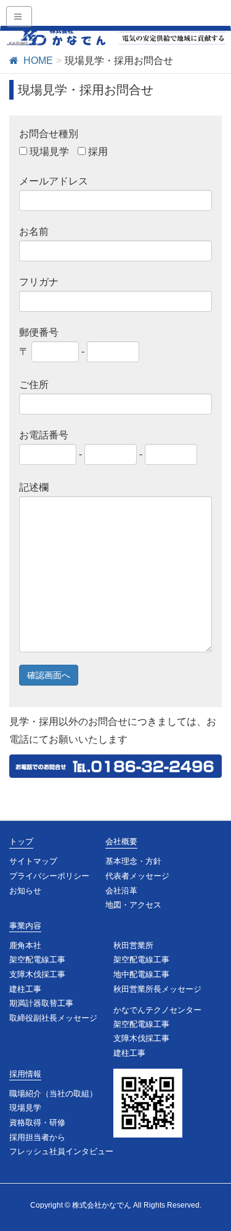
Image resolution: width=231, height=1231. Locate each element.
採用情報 (25, 1074)
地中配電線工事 (141, 974)
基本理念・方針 (133, 861)
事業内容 (25, 925)
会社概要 (121, 841)
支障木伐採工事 (37, 974)
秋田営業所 (133, 945)
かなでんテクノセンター (157, 1010)
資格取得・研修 (37, 1122)
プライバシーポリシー (49, 876)
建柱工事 (25, 989)
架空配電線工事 (37, 959)
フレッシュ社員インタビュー (61, 1151)
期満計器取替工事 (41, 1003)
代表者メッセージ (137, 876)
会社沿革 (121, 890)
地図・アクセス (133, 904)
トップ (21, 841)
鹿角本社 (25, 945)
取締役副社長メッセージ (53, 1018)
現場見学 (25, 1107)
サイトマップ (33, 861)
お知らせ (25, 890)
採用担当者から (37, 1137)
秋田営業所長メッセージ (157, 989)
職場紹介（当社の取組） (53, 1093)
